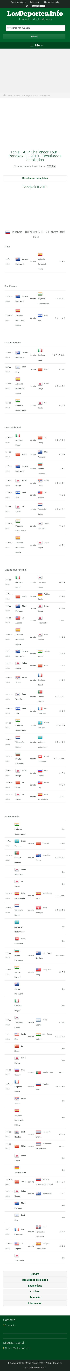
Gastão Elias (47, 1072)
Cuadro (35, 1274)
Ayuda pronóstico (18, 2)
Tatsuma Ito (42, 623)
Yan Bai (45, 843)
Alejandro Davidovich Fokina (42, 264)
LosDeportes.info (35, 13)
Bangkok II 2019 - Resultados (37, 95)
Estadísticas (35, 1285)
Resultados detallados (35, 1280)
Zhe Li (46, 369)
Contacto (10, 1325)
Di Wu (46, 665)
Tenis (18, 95)
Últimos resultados (51, 2)
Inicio (10, 95)
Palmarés (35, 1297)
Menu (38, 45)
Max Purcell (47, 1193)
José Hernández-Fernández (41, 1232)
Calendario (34, 2)
